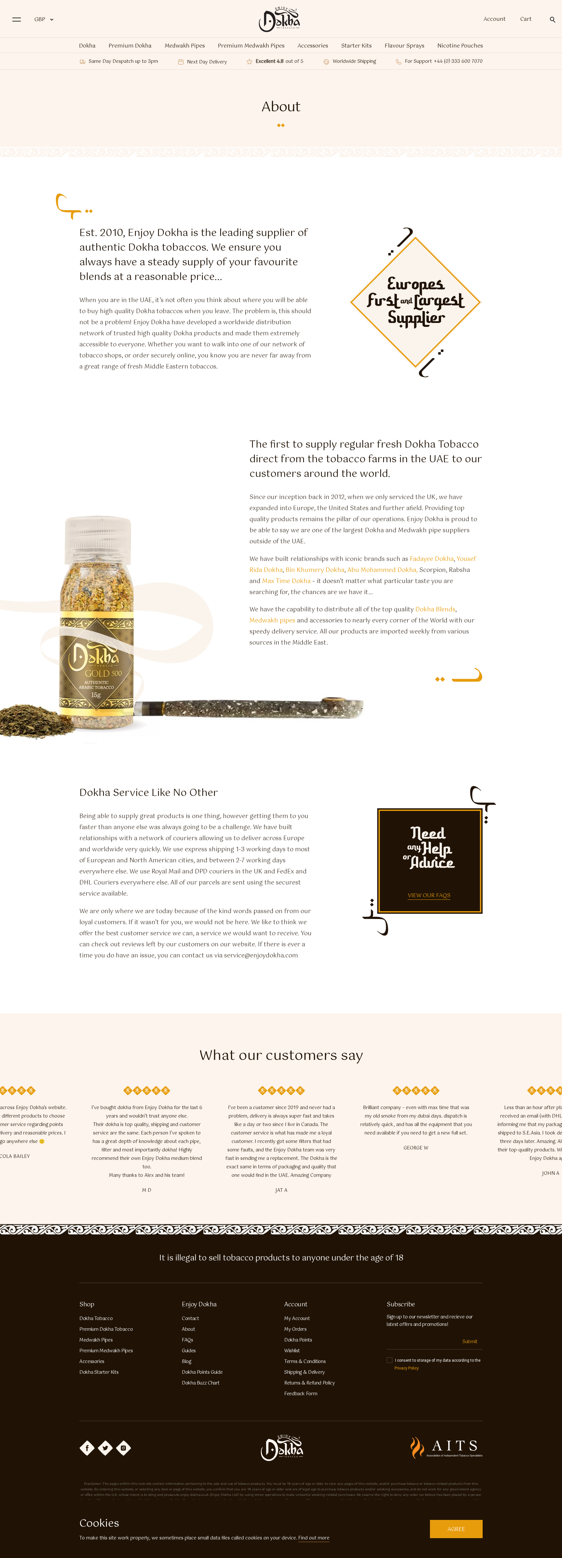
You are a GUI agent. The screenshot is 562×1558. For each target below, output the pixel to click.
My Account (297, 1319)
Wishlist (292, 1351)
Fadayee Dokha (432, 559)
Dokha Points (298, 1340)
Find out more (313, 1538)
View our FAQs (429, 896)
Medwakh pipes (272, 621)
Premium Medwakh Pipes (251, 46)
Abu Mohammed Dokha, (382, 570)
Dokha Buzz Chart (201, 1383)
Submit (469, 1342)
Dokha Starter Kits (98, 1372)
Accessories (313, 46)
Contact (190, 1319)
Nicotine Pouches (460, 46)
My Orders (295, 1329)
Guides (189, 1351)
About (188, 1329)
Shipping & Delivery (304, 1372)
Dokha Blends (435, 610)
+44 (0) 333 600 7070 (458, 61)
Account (495, 19)
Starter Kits (356, 46)
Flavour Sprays (404, 46)
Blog (186, 1362)
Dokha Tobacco (96, 1319)
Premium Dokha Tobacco (106, 1329)
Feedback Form (300, 1394)
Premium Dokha (130, 46)
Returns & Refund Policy (309, 1383)
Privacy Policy (407, 1368)
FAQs (187, 1340)
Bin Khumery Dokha (315, 570)
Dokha (87, 46)
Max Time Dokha (286, 581)
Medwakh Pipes (185, 46)
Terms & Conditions (305, 1362)
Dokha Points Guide (202, 1372)
